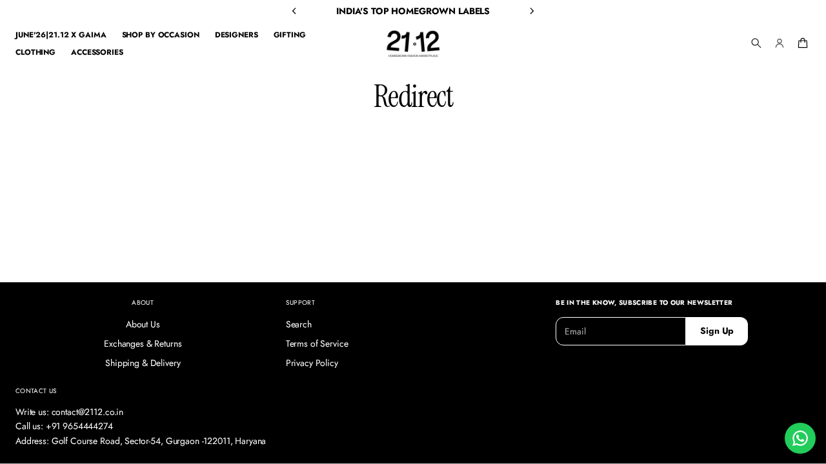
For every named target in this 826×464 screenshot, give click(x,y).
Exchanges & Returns (142, 343)
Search (299, 324)
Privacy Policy (312, 362)
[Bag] (801, 43)
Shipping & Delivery (142, 362)
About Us (143, 324)
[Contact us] (800, 438)
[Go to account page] (779, 43)
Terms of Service (317, 343)
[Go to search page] (756, 43)
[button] (756, 43)
